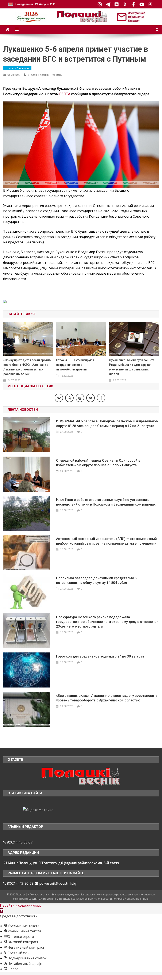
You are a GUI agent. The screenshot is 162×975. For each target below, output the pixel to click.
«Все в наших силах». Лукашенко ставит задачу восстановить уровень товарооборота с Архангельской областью (107, 698)
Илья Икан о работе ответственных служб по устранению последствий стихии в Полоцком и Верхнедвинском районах (105, 502)
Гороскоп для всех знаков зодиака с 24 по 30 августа (100, 656)
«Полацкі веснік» (38, 74)
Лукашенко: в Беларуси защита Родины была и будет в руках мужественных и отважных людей (131, 367)
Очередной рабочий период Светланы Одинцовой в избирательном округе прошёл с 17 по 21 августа (98, 462)
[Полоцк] (81, 776)
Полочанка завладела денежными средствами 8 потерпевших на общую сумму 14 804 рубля (96, 580)
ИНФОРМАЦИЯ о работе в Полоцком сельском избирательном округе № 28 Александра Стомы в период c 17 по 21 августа (107, 423)
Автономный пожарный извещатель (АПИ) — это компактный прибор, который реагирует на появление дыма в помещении (106, 541)
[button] (1, 910)
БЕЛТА (64, 94)
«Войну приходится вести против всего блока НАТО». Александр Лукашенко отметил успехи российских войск (27, 367)
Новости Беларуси (17, 68)
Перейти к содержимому (20, 905)
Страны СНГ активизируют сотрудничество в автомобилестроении (75, 364)
